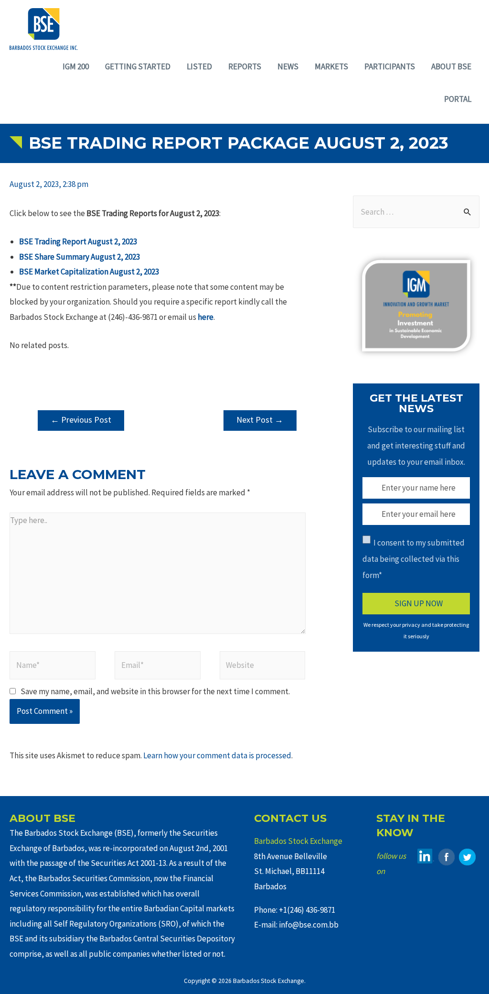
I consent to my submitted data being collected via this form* (413, 558)
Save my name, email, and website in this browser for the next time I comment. (155, 691)
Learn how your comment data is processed (217, 755)
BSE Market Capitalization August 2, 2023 (89, 271)
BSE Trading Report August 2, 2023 (78, 241)
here (205, 317)
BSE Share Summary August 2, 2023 (79, 256)
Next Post (259, 419)
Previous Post (81, 419)
